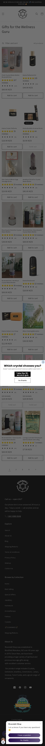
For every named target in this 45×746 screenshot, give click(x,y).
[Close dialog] (43, 362)
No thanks (22, 380)
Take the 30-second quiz (22, 374)
